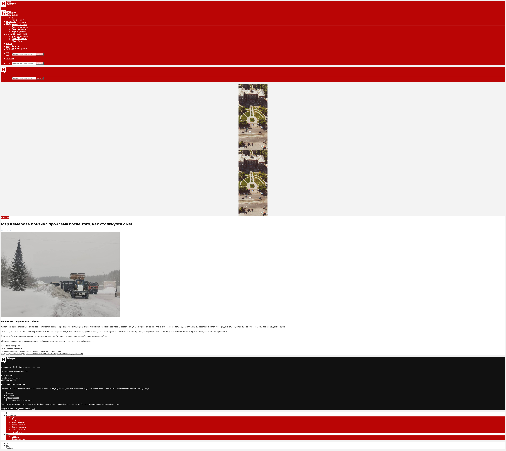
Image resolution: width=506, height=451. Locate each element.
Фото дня (16, 46)
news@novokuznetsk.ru (10, 378)
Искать (40, 54)
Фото (9, 34)
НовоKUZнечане (19, 24)
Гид (13, 27)
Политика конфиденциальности (18, 400)
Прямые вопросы (20, 27)
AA (33, 408)
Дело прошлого (19, 38)
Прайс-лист (10, 395)
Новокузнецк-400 (20, 22)
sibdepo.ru (15, 345)
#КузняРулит (17, 41)
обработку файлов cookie (108, 404)
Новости (10, 21)
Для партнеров (12, 397)
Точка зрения (18, 20)
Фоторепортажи (19, 48)
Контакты (9, 393)
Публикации (12, 24)
